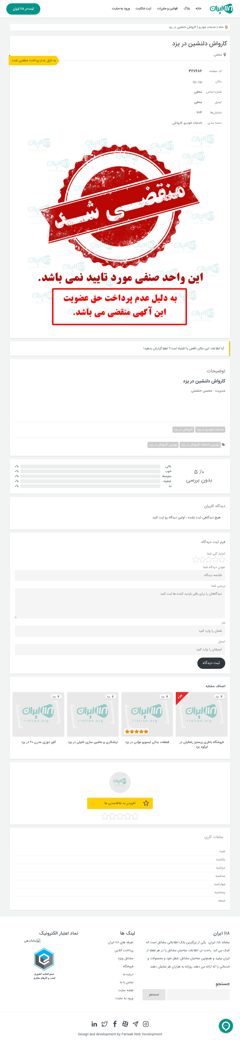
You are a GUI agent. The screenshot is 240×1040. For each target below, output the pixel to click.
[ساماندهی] (32, 941)
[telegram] (135, 1024)
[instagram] (145, 1024)
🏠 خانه (223, 27)
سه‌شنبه (220, 876)
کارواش (177, 123)
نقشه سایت (125, 990)
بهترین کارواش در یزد (163, 445)
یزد (200, 82)
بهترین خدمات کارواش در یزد (200, 445)
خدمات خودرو (207, 27)
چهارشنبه (219, 884)
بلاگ (187, 9)
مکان (218, 81)
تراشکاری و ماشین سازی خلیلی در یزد (93, 742)
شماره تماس (214, 92)
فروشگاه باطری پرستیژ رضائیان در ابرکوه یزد (202, 744)
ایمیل (218, 102)
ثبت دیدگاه (211, 663)
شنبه (222, 851)
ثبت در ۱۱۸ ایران (23, 9)
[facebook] (115, 1024)
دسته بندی (215, 123)
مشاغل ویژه (125, 958)
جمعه (221, 900)
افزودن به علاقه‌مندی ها (120, 803)
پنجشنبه (219, 892)
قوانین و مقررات (167, 9)
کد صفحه (215, 71)
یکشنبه (220, 859)
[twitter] (104, 1024)
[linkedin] (94, 1024)
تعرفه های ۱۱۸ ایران (120, 942)
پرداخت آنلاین (124, 950)
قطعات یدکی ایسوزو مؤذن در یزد (147, 742)
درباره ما (128, 974)
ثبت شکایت (143, 9)
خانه (198, 9)
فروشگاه (128, 966)
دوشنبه (220, 867)
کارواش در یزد (183, 429)
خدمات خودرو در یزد (210, 429)
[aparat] (125, 1024)
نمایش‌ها (216, 112)
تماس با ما (126, 982)
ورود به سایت (121, 9)
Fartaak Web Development (141, 1034)
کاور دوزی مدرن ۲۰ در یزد (38, 742)
